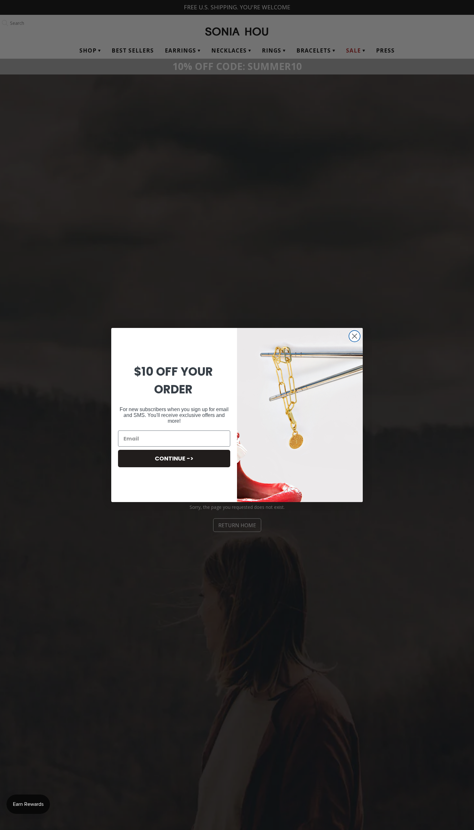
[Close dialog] (354, 336)
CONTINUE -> (174, 458)
